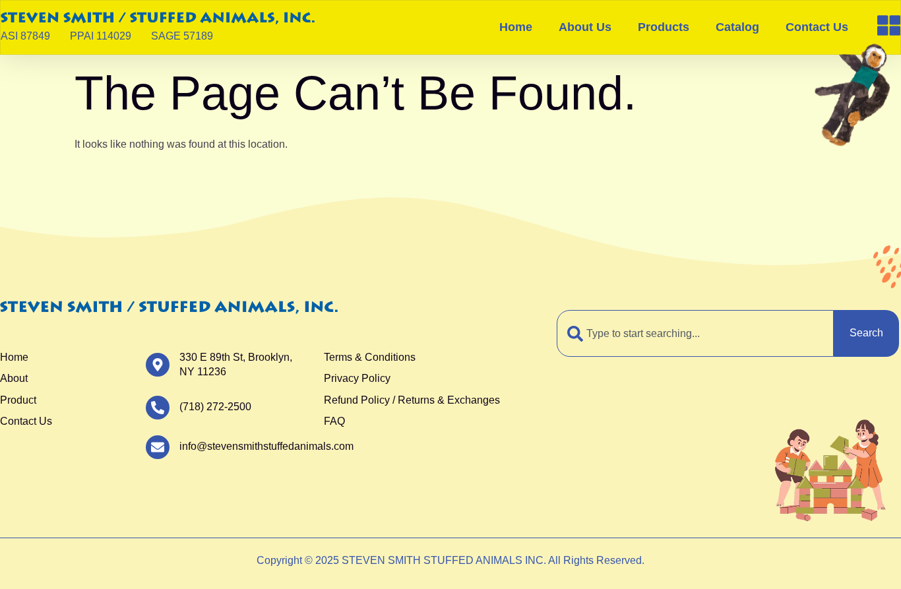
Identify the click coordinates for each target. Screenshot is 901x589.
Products (663, 27)
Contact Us (817, 27)
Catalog (737, 27)
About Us (585, 27)
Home (515, 27)
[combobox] (695, 333)
